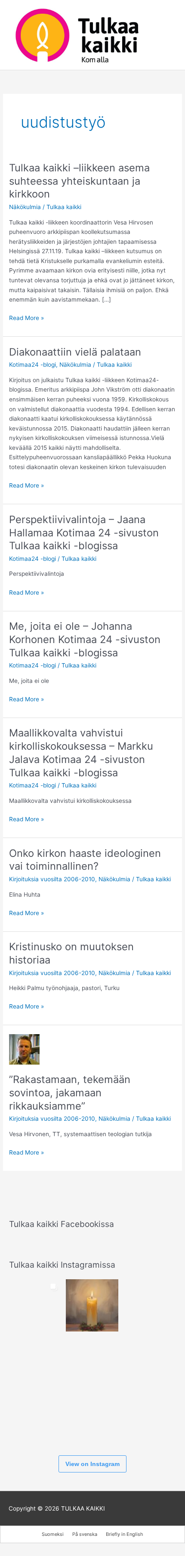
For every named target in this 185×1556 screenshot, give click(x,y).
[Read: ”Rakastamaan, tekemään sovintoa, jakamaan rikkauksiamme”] (24, 1048)
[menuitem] (52, 1534)
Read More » (26, 318)
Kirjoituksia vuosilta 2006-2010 (52, 879)
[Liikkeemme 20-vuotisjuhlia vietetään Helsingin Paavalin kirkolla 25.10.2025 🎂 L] (92, 1362)
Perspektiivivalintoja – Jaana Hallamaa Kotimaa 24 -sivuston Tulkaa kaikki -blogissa (84, 532)
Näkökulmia (25, 206)
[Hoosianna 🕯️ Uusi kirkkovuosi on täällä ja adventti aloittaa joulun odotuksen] (92, 1305)
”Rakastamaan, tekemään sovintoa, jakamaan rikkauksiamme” (69, 1092)
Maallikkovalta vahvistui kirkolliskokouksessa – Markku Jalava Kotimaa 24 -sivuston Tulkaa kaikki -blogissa (81, 752)
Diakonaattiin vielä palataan (75, 352)
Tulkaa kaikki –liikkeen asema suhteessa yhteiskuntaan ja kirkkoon (79, 181)
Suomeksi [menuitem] (53, 1534)
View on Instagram (92, 1463)
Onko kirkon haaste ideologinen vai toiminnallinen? (85, 860)
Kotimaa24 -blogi (32, 364)
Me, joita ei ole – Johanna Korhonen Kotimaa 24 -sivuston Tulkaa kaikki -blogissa (84, 639)
